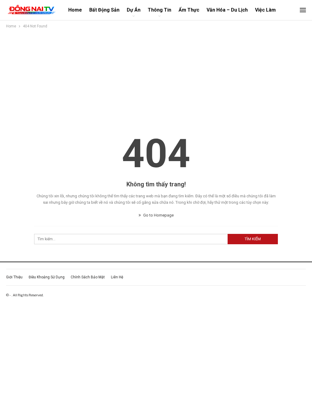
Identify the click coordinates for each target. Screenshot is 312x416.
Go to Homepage (158, 215)
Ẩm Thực (189, 10)
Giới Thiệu (14, 277)
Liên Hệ (117, 277)
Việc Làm (265, 10)
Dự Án (133, 10)
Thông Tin (159, 10)
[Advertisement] (156, 75)
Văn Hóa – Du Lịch (227, 10)
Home (75, 10)
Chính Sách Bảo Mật (88, 277)
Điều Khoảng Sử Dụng (47, 277)
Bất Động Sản (104, 10)
